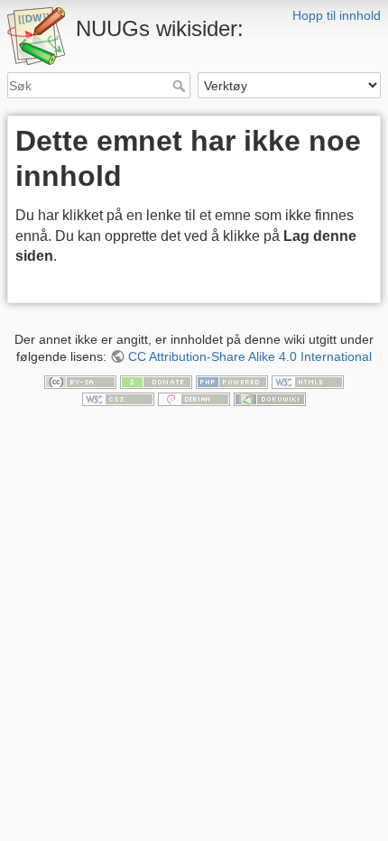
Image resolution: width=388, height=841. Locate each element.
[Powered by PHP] (232, 381)
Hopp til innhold (336, 15)
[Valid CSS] (118, 398)
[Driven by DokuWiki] (270, 398)
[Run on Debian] (194, 398)
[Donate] (156, 381)
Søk (180, 85)
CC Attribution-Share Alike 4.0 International (250, 356)
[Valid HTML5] (308, 381)
